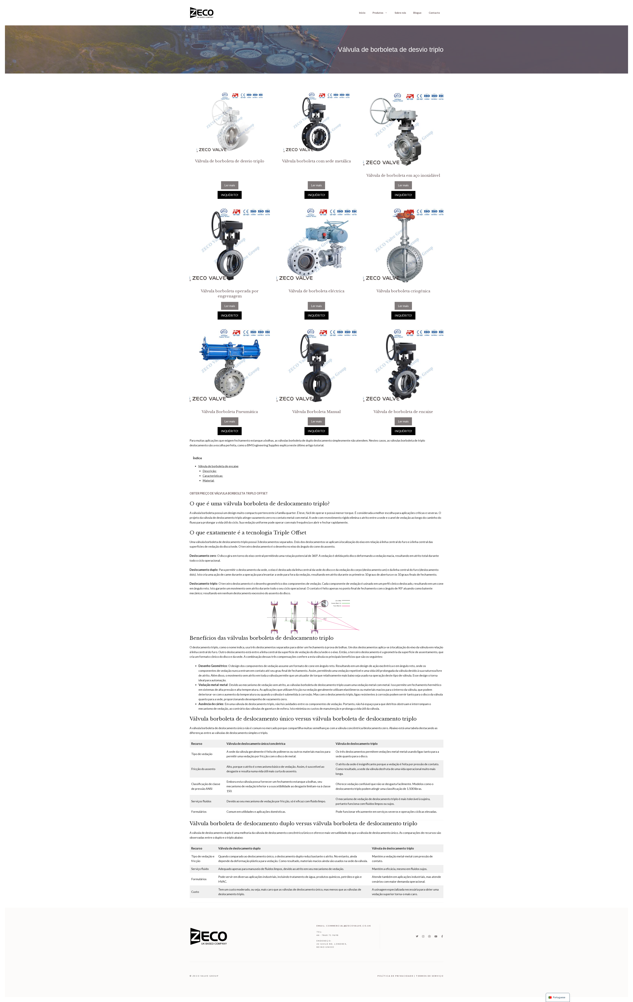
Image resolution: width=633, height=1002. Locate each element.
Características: (213, 476)
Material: (208, 480)
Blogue (417, 12)
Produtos (378, 12)
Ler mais (229, 185)
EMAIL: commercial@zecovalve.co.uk (343, 926)
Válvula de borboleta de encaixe (218, 466)
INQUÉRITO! (229, 195)
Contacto (434, 12)
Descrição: (210, 471)
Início (362, 12)
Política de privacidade (395, 976)
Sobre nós (400, 12)
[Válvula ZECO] (202, 12)
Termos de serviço (429, 976)
